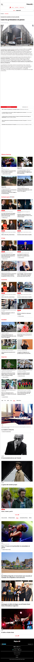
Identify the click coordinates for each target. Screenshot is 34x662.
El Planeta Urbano (11, 517)
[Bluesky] (17, 646)
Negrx (17, 517)
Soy (11, 400)
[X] (16, 646)
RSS (32, 644)
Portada (2, 13)
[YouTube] (18, 646)
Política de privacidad (17, 653)
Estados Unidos (22, 7)
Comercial (30, 644)
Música (13, 7)
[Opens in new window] (14, 649)
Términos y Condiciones (17, 652)
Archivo (17, 657)
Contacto (17, 655)
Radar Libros (19, 400)
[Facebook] (14, 646)
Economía (6, 13)
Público (30, 517)
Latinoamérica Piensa (24, 517)
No (5, 400)
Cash (2, 400)
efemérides (16, 7)
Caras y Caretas (4, 517)
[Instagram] (15, 646)
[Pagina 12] (30, 4)
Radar (14, 400)
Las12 (8, 400)
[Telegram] (19, 646)
